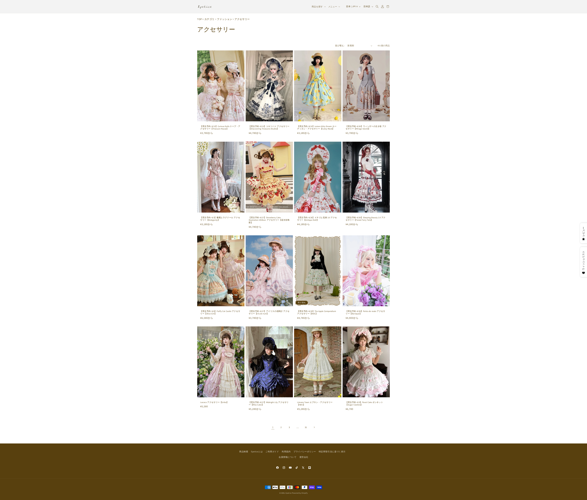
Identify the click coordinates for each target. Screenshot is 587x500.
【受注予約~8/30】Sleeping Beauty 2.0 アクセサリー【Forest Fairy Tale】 (366, 218)
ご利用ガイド (272, 451)
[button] (377, 6)
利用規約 (286, 451)
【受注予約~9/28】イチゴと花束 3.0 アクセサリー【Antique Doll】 (317, 218)
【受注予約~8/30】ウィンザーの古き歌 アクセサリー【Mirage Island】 (366, 127)
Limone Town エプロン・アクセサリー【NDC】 (315, 403)
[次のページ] (314, 427)
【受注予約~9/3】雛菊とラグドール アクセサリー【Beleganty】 (220, 218)
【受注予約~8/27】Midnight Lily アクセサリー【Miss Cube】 (269, 403)
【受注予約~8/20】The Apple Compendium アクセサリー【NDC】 (316, 312)
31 (306, 427)
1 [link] (272, 427)
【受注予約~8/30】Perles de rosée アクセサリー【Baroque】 (365, 312)
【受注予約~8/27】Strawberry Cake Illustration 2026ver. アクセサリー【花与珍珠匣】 (269, 220)
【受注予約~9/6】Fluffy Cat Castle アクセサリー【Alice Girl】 (220, 312)
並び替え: (339, 45)
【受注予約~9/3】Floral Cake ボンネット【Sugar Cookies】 (364, 403)
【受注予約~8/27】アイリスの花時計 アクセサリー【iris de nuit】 (269, 312)
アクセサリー (242, 19)
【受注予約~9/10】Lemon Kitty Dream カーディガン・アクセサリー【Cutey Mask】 (317, 127)
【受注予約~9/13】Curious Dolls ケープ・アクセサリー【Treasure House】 (220, 127)
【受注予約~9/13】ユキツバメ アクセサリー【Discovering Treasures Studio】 (269, 127)
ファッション (224, 19)
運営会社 (303, 457)
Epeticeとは (257, 451)
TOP (199, 19)
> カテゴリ (208, 19)
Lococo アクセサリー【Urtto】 (214, 402)
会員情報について (288, 457)
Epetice (289, 493)
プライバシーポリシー (305, 451)
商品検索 (243, 451)
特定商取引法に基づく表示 (332, 451)
